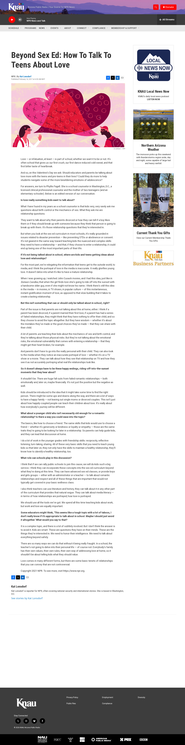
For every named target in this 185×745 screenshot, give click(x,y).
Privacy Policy (72, 697)
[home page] (16, 7)
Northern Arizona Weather (153, 147)
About (67, 28)
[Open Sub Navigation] (21, 28)
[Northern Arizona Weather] (153, 124)
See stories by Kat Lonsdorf (27, 598)
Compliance (99, 28)
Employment (107, 697)
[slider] (24, 19)
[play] (12, 19)
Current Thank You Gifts (153, 233)
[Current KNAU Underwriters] (153, 258)
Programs (30, 28)
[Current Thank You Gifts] (153, 200)
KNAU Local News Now (153, 91)
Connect (82, 28)
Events (55, 28)
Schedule (14, 28)
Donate (169, 7)
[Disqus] (92, 651)
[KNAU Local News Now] (153, 65)
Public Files (71, 704)
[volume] (20, 20)
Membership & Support (124, 28)
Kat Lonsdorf (25, 76)
